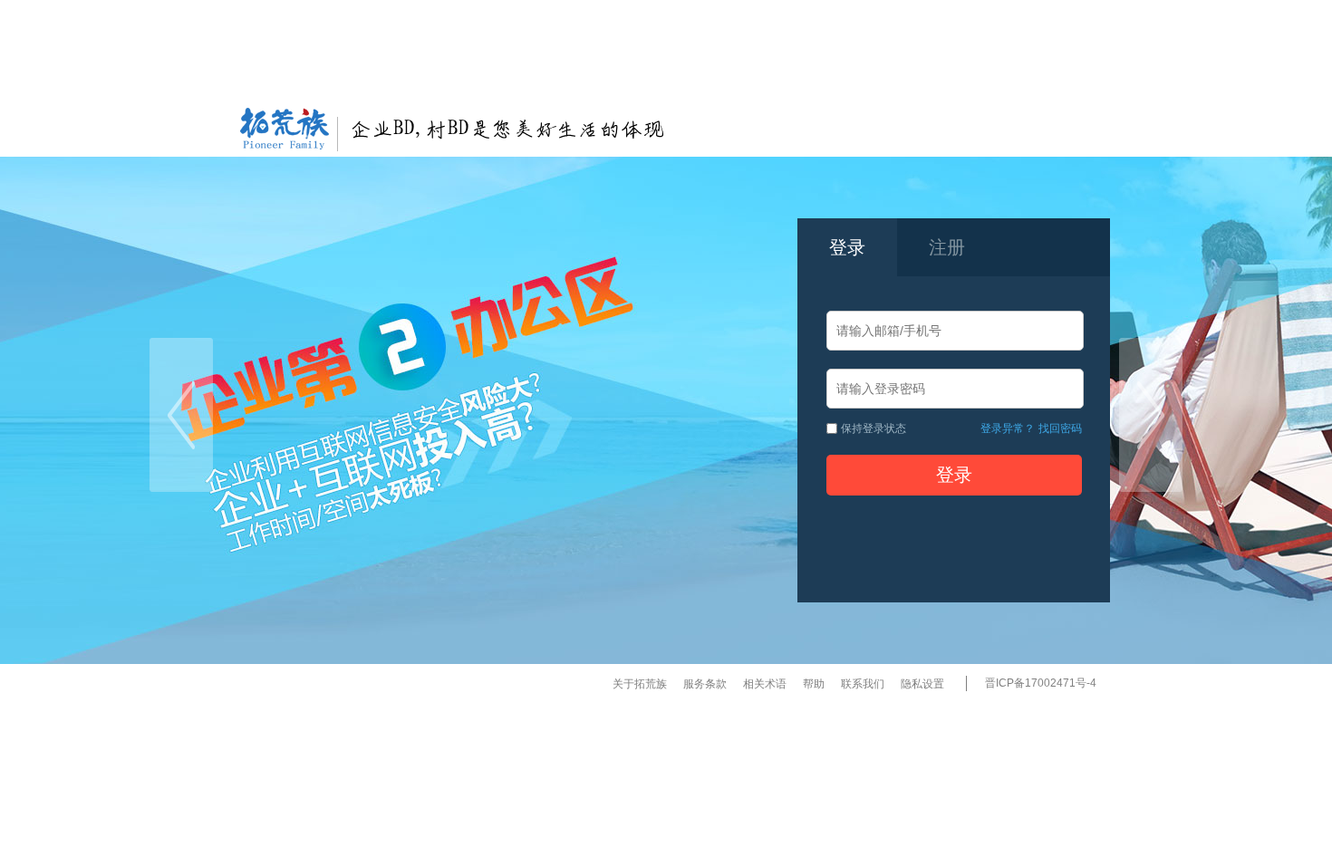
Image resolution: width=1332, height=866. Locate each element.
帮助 (814, 684)
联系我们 (862, 684)
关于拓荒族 (640, 684)
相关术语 (765, 684)
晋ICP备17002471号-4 (1040, 683)
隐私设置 (922, 684)
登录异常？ (1007, 428)
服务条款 (705, 684)
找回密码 (1060, 428)
